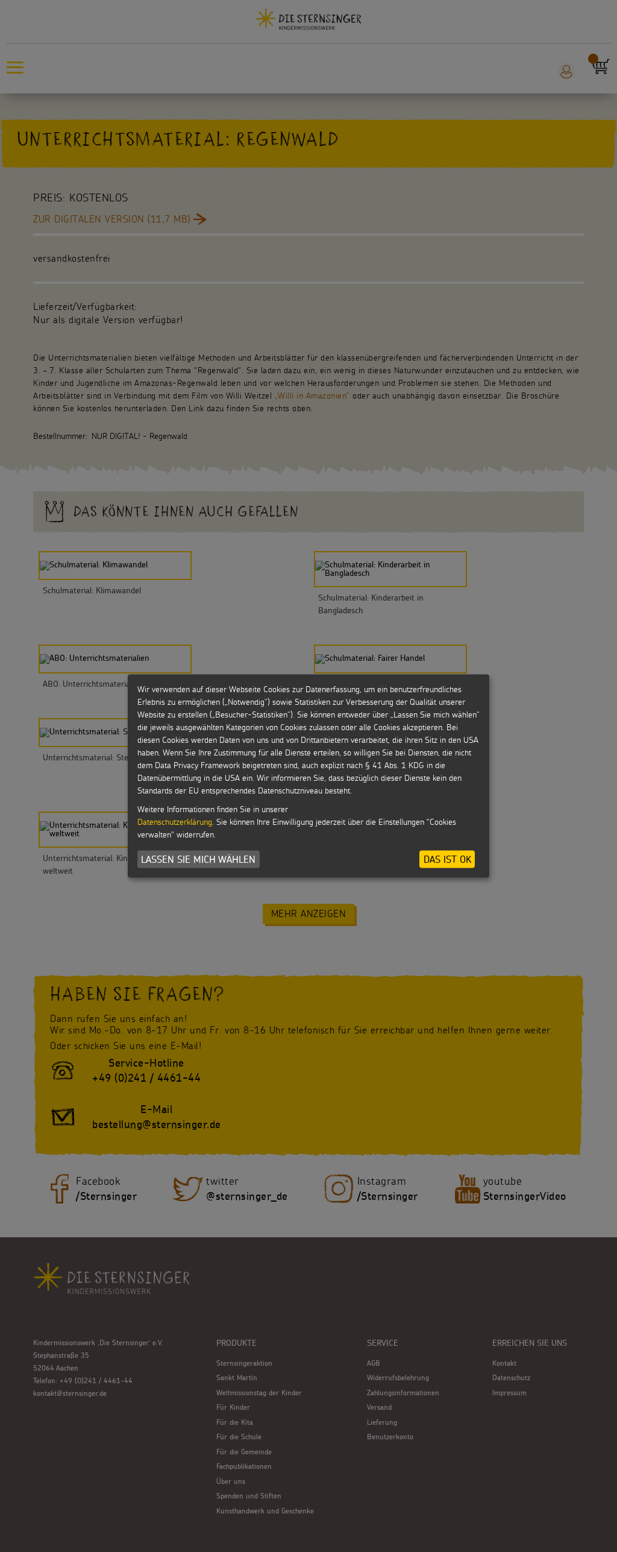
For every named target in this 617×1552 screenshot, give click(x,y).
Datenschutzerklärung (174, 821)
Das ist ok (447, 859)
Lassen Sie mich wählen (198, 859)
